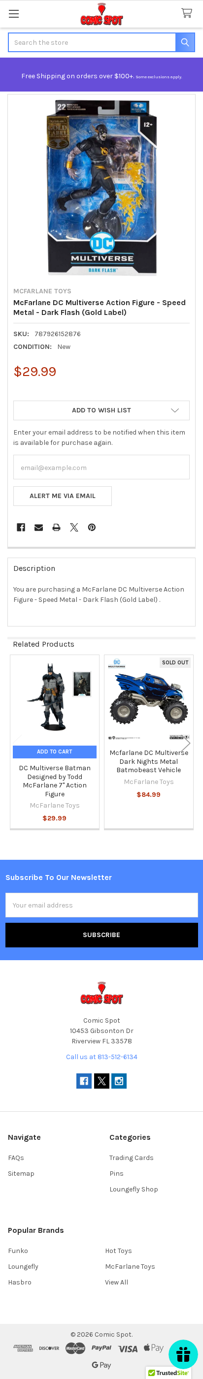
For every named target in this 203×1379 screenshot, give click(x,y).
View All (116, 1282)
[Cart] (188, 13)
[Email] (38, 527)
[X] (74, 527)
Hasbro (20, 1282)
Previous (17, 743)
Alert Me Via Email (63, 496)
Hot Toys (118, 1251)
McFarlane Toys (130, 1266)
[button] (101, 410)
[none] (101, 188)
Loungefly (23, 1266)
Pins (116, 1173)
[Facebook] (21, 527)
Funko (18, 1251)
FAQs (16, 1158)
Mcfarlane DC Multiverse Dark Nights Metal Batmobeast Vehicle (148, 761)
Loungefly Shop (133, 1189)
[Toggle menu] (13, 13)
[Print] (56, 527)
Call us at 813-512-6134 (101, 1057)
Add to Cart (54, 752)
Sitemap (21, 1173)
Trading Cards (131, 1158)
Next (186, 743)
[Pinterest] (92, 527)
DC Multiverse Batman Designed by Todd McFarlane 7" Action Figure (55, 781)
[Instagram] (119, 1081)
